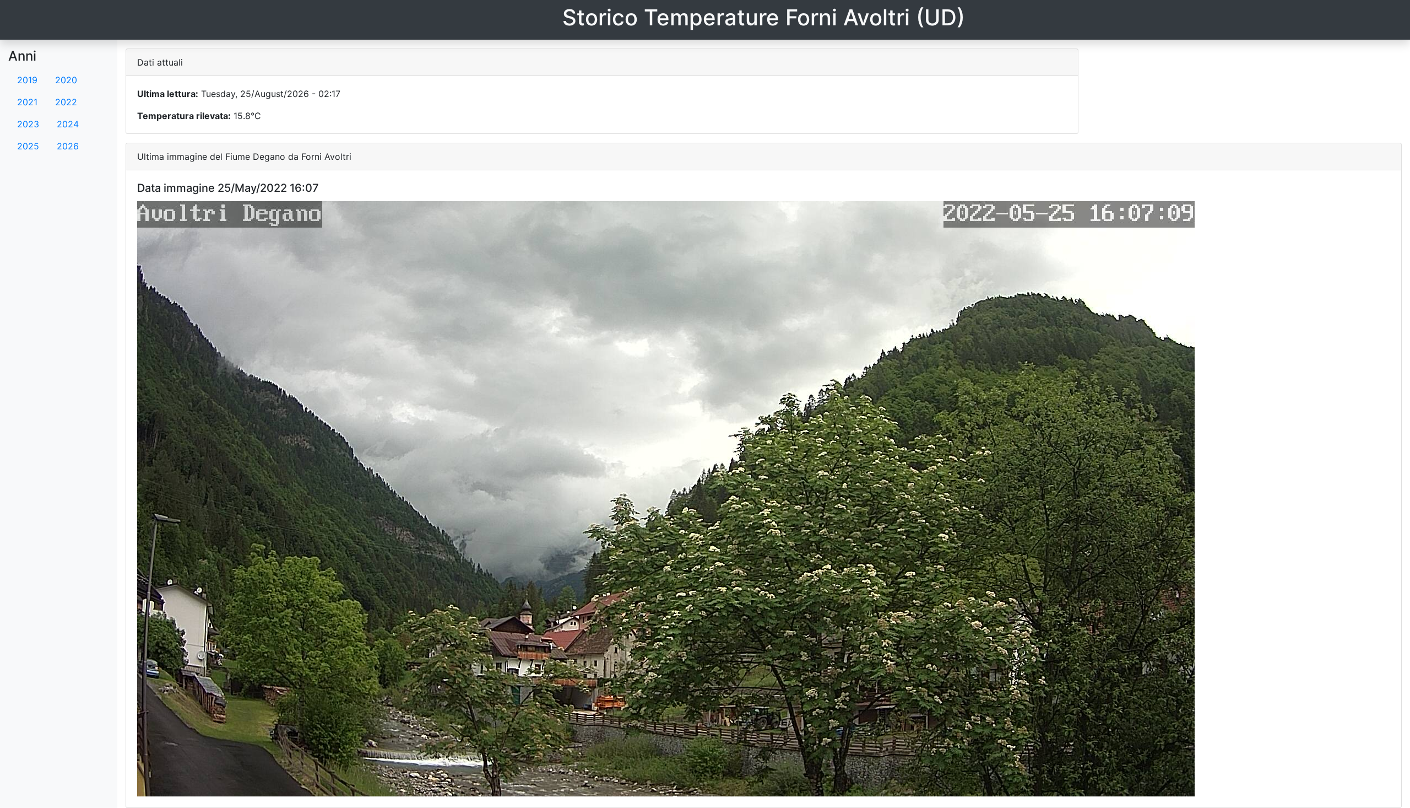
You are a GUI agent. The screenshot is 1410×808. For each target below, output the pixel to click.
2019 (27, 79)
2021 (27, 101)
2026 (68, 146)
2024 (68, 124)
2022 (66, 101)
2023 (28, 124)
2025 (28, 146)
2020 (66, 79)
